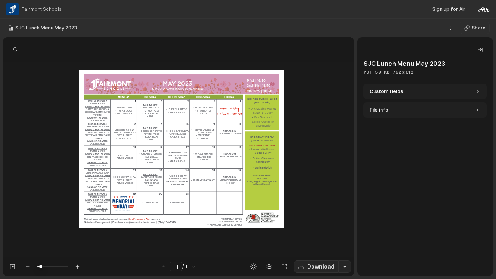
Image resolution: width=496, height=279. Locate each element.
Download (320, 266)
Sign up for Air (448, 9)
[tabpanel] (425, 180)
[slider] (40, 266)
